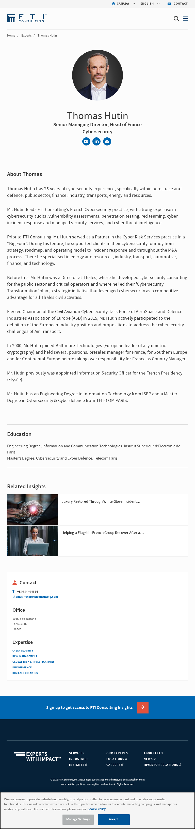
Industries (79, 759)
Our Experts (117, 753)
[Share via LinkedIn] (96, 141)
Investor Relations (161, 765)
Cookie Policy (97, 809)
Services (77, 753)
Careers (113, 765)
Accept (114, 819)
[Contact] (86, 141)
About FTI (152, 753)
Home (11, 36)
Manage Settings (78, 819)
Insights (77, 765)
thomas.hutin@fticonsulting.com (35, 597)
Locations (115, 759)
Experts (26, 36)
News (149, 759)
